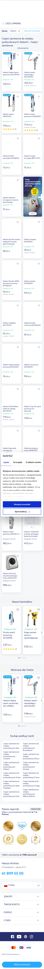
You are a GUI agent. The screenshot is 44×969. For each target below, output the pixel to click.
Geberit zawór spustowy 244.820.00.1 (32, 115)
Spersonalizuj (21, 512)
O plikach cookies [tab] (33, 462)
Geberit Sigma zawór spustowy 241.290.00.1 (11, 74)
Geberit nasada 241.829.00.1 (30, 241)
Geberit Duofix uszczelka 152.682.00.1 (11, 157)
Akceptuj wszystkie (22, 504)
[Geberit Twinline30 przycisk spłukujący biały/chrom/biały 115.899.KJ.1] (32, 520)
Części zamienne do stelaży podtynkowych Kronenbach (31, 747)
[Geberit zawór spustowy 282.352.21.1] (11, 520)
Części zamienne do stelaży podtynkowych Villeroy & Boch (31, 793)
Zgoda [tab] (6, 462)
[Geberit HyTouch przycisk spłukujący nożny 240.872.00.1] (11, 562)
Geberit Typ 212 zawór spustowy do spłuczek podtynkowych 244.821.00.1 (32, 409)
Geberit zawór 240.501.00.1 (8, 115)
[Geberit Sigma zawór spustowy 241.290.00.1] (11, 60)
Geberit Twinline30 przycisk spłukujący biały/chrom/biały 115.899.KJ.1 (31, 534)
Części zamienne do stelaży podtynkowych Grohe (12, 775)
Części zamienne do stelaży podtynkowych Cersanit (11, 755)
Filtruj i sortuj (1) (22, 964)
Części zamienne (13, 24)
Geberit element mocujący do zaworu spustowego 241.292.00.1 (11, 200)
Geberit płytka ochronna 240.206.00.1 (32, 324)
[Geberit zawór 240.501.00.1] (11, 102)
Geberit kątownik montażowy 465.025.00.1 (9, 450)
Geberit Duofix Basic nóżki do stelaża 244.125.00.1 (10, 409)
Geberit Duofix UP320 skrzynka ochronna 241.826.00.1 (11, 283)
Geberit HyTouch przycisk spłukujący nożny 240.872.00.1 (10, 576)
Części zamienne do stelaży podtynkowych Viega (31, 783)
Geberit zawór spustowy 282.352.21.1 (11, 533)
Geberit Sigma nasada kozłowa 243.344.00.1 (11, 366)
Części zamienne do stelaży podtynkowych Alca (11, 746)
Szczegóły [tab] (17, 462)
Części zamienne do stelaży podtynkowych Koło (11, 794)
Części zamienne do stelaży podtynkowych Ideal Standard (11, 784)
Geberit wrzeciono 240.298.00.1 (31, 366)
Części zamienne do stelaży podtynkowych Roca (31, 756)
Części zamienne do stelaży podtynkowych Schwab (31, 766)
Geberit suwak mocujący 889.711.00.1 (32, 157)
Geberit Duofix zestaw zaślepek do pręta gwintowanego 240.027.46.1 (11, 242)
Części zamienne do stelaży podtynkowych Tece (31, 775)
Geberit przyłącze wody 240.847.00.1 (31, 449)
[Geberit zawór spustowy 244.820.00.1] (32, 102)
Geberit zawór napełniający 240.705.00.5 (29, 75)
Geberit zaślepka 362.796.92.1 (9, 324)
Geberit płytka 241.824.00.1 (29, 282)
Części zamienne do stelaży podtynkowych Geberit (11, 766)
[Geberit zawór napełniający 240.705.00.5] (32, 60)
